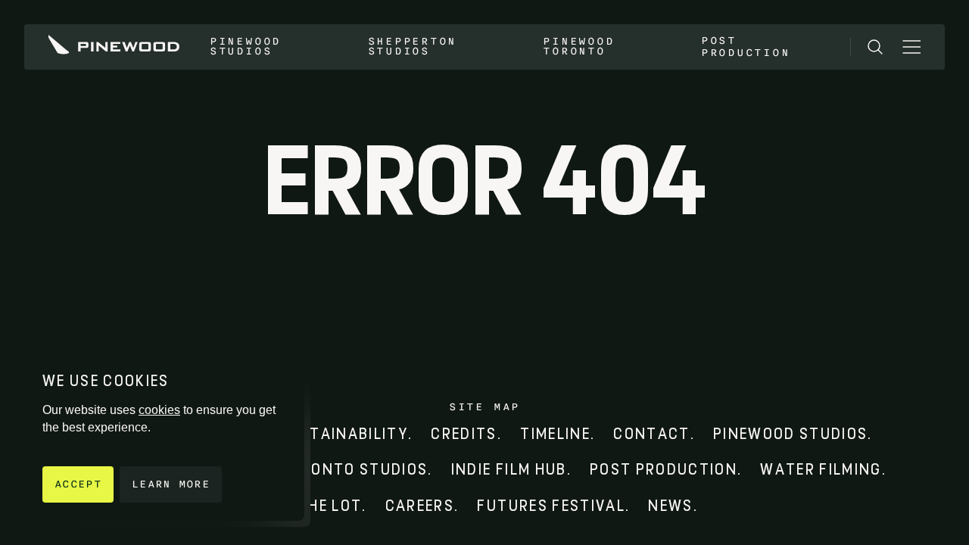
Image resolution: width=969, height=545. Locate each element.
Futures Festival (551, 506)
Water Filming (820, 469)
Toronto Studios (353, 469)
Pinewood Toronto (578, 46)
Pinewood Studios (245, 46)
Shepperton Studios (412, 46)
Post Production (745, 46)
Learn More (171, 484)
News (670, 506)
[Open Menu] (911, 47)
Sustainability (343, 434)
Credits (464, 434)
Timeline (555, 434)
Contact (651, 434)
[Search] (875, 47)
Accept (78, 484)
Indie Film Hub (509, 469)
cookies (159, 409)
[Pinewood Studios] (113, 47)
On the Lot (316, 506)
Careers (419, 506)
